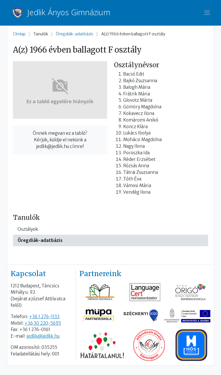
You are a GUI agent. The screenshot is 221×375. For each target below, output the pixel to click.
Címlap (19, 34)
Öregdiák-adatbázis (40, 240)
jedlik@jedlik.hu (43, 336)
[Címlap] (20, 12)
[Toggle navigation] (207, 12)
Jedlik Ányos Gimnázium (68, 12)
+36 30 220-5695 (42, 323)
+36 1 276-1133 (44, 316)
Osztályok (28, 229)
